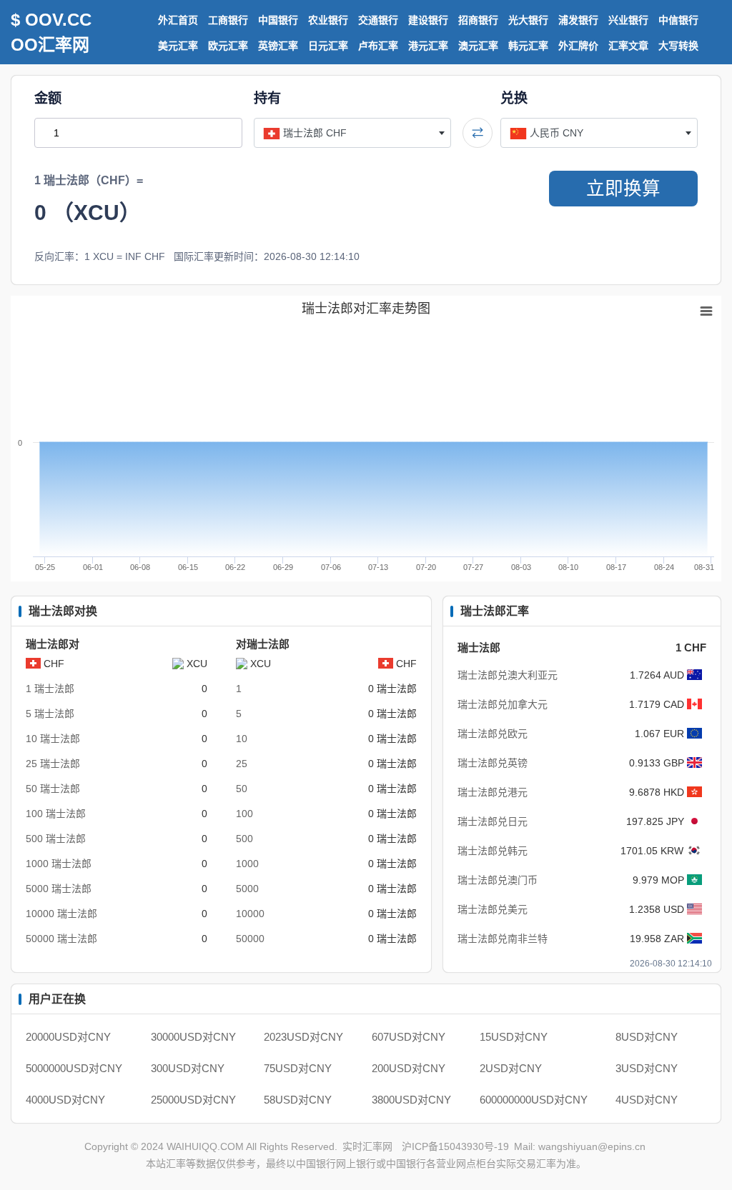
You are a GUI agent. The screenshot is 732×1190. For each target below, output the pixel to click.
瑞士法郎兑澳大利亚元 (508, 675)
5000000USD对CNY (74, 1068)
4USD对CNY (646, 1100)
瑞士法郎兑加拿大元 (503, 704)
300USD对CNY (187, 1068)
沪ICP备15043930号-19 (455, 1146)
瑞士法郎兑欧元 (493, 733)
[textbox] (352, 133)
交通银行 (378, 20)
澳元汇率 (478, 45)
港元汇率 (428, 45)
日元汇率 (328, 45)
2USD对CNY (511, 1068)
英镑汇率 (278, 45)
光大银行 (528, 20)
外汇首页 (178, 20)
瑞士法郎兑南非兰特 (503, 938)
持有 (267, 98)
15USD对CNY (514, 1037)
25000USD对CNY (193, 1100)
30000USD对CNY (193, 1037)
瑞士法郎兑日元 (493, 821)
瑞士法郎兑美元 (493, 909)
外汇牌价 (578, 45)
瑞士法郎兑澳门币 (498, 880)
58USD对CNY (298, 1100)
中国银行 (278, 20)
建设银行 (428, 20)
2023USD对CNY (303, 1037)
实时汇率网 (367, 1146)
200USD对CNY (408, 1068)
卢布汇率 (378, 45)
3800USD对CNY (411, 1100)
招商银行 (478, 20)
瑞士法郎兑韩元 (493, 850)
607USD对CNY (408, 1037)
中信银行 (678, 20)
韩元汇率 (528, 45)
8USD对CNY (646, 1037)
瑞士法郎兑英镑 (493, 763)
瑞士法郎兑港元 (493, 792)
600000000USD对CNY (534, 1100)
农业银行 (328, 20)
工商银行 (228, 20)
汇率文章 (628, 45)
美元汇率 (178, 45)
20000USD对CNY (68, 1037)
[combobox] (352, 133)
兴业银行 (628, 20)
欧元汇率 (228, 45)
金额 (47, 98)
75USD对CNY (298, 1068)
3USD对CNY (646, 1068)
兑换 (514, 98)
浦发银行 (578, 20)
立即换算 (623, 189)
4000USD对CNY (65, 1100)
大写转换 (678, 45)
